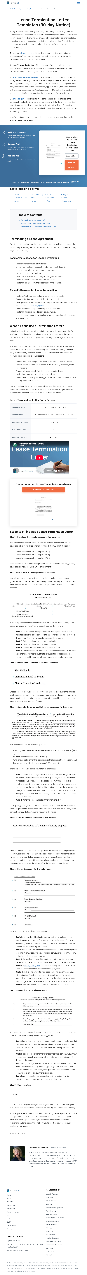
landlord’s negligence (35, 305)
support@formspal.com (19, 1250)
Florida (33, 201)
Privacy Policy (11, 1208)
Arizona (17, 195)
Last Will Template (52, 1194)
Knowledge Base (51, 1224)
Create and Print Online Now (43, 490)
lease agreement (28, 53)
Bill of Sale (49, 1197)
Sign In (9, 1198)
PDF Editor (49, 1228)
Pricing (9, 1229)
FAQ (8, 1215)
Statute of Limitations (53, 1241)
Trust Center (50, 1251)
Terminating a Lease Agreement (33, 220)
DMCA (9, 1222)
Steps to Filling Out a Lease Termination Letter (38, 227)
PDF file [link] (76, 182)
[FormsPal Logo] (13, 2)
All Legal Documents (53, 1221)
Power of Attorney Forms (54, 1207)
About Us (10, 1202)
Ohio (48, 201)
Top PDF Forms (51, 1211)
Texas (64, 198)
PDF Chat (49, 1255)
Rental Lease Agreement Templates (22, 9)
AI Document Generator (54, 1245)
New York (50, 198)
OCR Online (49, 1248)
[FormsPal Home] (13, 1190)
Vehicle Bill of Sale (52, 1201)
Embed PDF (49, 1231)
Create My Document (72, 164)
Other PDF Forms (51, 1214)
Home (4, 9)
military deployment (32, 965)
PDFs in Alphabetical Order (55, 1218)
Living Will (49, 1204)
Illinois (49, 195)
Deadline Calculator (52, 1238)
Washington (66, 201)
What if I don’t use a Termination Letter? (36, 223)
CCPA (9, 1219)
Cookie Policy (11, 1225)
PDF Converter (50, 1235)
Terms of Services (13, 1212)
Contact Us (11, 1205)
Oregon (65, 195)
